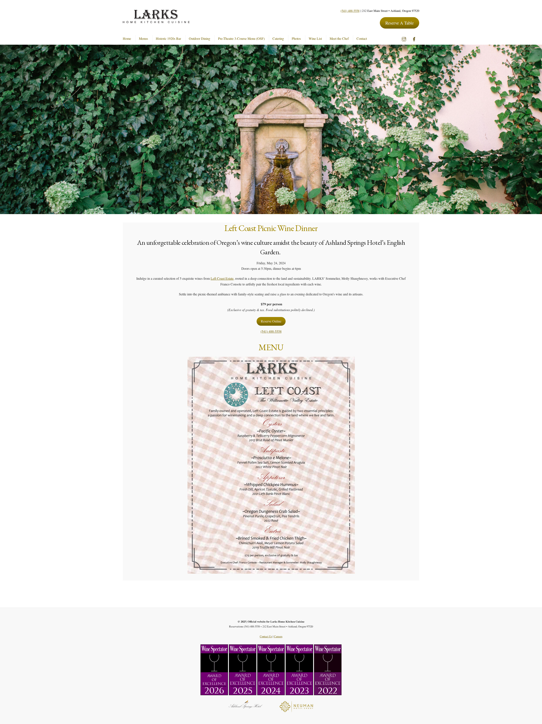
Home (127, 38)
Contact (362, 38)
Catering (278, 38)
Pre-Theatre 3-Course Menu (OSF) (241, 38)
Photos (296, 38)
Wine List (315, 38)
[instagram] (404, 38)
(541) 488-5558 (350, 11)
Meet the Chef (339, 38)
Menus (143, 38)
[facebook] (414, 38)
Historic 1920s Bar (168, 38)
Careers (278, 636)
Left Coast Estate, (222, 278)
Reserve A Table (399, 23)
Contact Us (266, 636)
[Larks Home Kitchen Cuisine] (156, 21)
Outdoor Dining (199, 38)
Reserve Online (271, 321)
